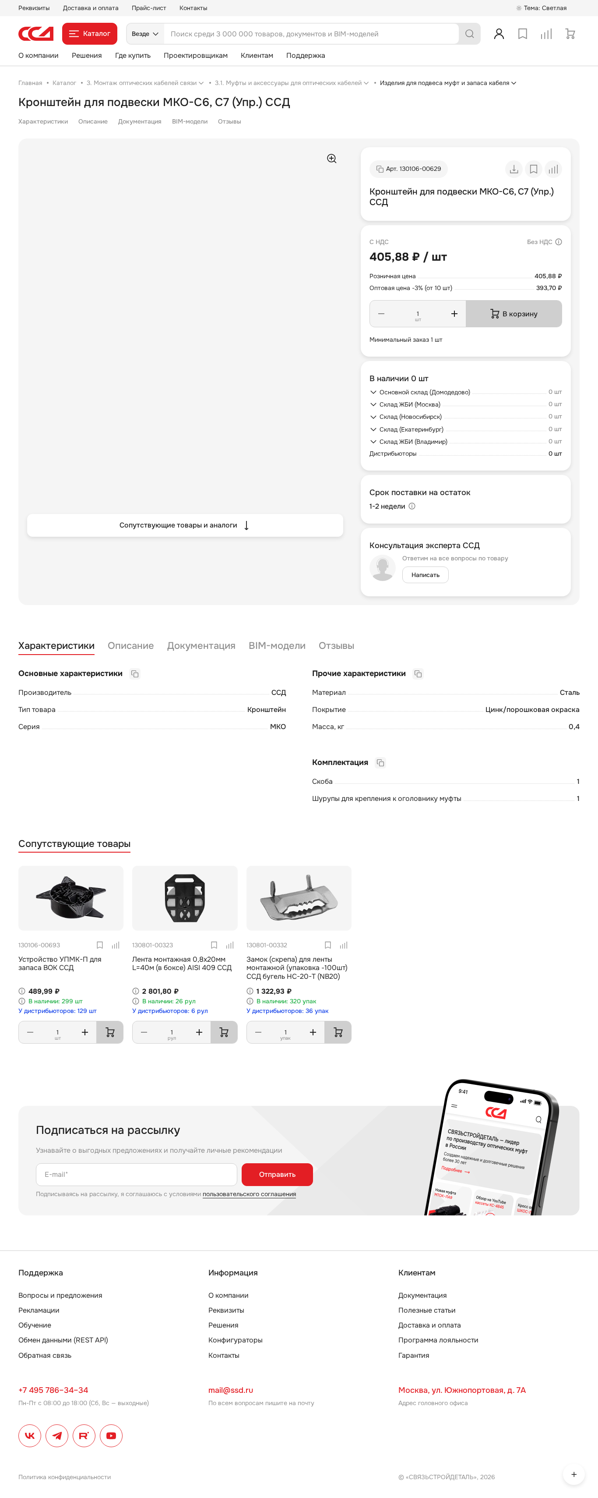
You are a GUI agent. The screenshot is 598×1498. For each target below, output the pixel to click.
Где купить (133, 55)
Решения (87, 55)
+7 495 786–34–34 (53, 1390)
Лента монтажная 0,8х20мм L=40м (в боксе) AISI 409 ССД (182, 963)
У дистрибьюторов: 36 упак (287, 1011)
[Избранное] (522, 33)
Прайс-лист (149, 8)
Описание (93, 121)
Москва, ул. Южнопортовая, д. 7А (462, 1390)
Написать (426, 575)
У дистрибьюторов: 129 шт (57, 1011)
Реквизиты (34, 8)
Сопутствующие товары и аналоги (178, 525)
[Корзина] (570, 33)
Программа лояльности (438, 1340)
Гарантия (413, 1355)
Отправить (277, 1174)
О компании (38, 55)
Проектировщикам (196, 55)
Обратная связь (44, 1355)
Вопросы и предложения (60, 1295)
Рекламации (39, 1310)
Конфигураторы (235, 1340)
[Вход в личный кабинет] (499, 33)
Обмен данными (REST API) (63, 1340)
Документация (140, 121)
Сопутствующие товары (74, 844)
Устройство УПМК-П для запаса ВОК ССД (60, 963)
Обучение (34, 1325)
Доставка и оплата (91, 8)
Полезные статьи (427, 1310)
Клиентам (257, 55)
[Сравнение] (546, 33)
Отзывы (229, 121)
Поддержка (305, 55)
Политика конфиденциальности (64, 1477)
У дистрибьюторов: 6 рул (170, 1011)
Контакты (193, 8)
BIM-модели (190, 121)
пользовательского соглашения (249, 1194)
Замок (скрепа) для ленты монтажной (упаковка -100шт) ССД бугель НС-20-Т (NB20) (297, 968)
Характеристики (43, 121)
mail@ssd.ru (230, 1390)
